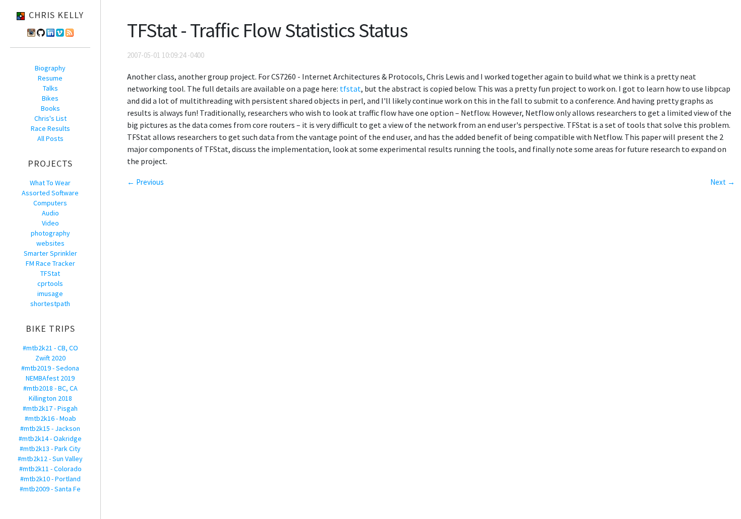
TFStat (50, 273)
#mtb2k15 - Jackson (50, 428)
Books (50, 108)
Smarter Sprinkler (50, 253)
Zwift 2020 (50, 357)
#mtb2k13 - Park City (50, 448)
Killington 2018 (50, 398)
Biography (50, 67)
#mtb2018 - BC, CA (50, 388)
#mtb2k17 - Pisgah (50, 408)
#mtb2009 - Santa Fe (50, 488)
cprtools (50, 283)
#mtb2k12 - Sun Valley (50, 458)
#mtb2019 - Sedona (50, 368)
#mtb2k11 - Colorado (50, 468)
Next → (722, 182)
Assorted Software (50, 192)
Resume (50, 78)
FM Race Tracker (50, 263)
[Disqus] (431, 323)
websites (50, 243)
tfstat (350, 89)
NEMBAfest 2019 (50, 378)
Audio (50, 212)
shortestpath (50, 303)
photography (50, 233)
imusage (50, 293)
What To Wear (50, 182)
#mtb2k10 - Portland (50, 478)
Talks (50, 88)
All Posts (50, 138)
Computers (50, 202)
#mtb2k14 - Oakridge (50, 438)
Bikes (50, 98)
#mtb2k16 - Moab (50, 418)
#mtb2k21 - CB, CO (50, 347)
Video (50, 223)
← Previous (145, 182)
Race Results (50, 128)
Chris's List (50, 118)
